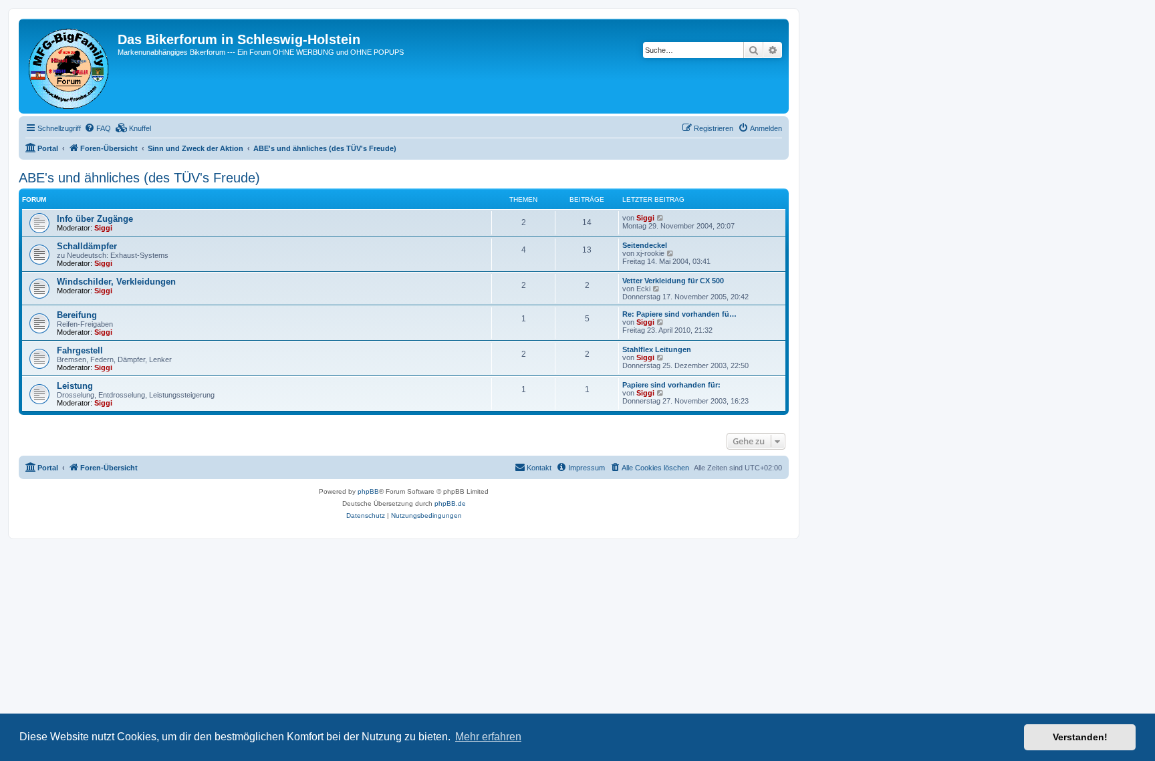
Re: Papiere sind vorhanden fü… (679, 314)
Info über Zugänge (95, 219)
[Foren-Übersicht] (70, 66)
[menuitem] (97, 128)
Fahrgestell (80, 350)
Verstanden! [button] (1080, 737)
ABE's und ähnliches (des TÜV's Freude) (139, 177)
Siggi (103, 228)
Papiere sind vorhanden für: (671, 385)
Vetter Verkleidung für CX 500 (673, 281)
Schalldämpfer (87, 246)
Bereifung (77, 315)
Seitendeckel (644, 245)
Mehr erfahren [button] (488, 736)
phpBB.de (450, 503)
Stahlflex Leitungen (656, 349)
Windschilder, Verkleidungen (116, 282)
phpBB (368, 491)
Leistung (75, 386)
